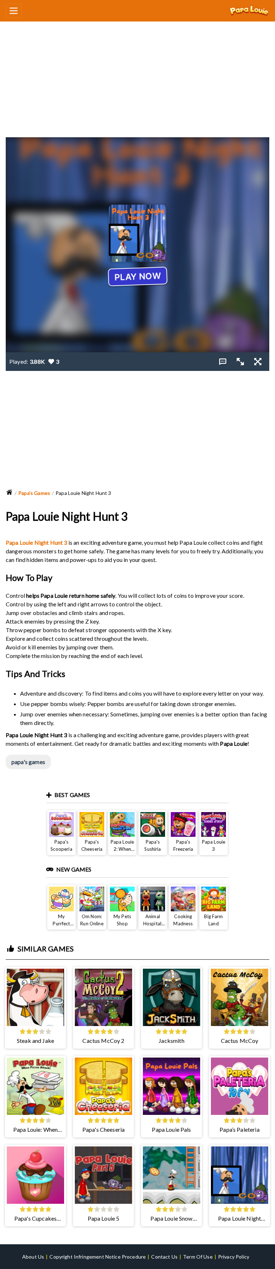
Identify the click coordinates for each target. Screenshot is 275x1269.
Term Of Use (198, 1257)
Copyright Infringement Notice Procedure (97, 1257)
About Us (33, 1257)
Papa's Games (34, 493)
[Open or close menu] (13, 11)
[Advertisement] (137, 76)
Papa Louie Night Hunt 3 (36, 542)
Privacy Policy (233, 1257)
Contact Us (164, 1257)
